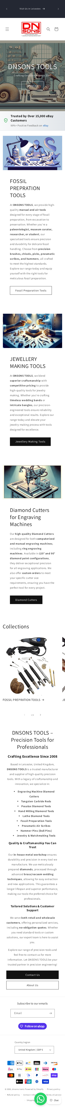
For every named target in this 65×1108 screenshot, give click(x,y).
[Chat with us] (40, 1099)
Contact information (33, 1094)
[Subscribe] (51, 1013)
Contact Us (32, 975)
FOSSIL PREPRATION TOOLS (21, 700)
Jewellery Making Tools (30, 441)
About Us (32, 985)
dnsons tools (18, 1089)
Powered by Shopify (34, 1089)
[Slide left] (25, 715)
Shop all (32, 85)
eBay (45, 125)
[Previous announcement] (7, 9)
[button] (7, 29)
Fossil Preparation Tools (30, 290)
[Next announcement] (58, 9)
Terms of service (53, 1094)
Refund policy (13, 1094)
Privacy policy (53, 1089)
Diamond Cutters (26, 600)
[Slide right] (40, 715)
